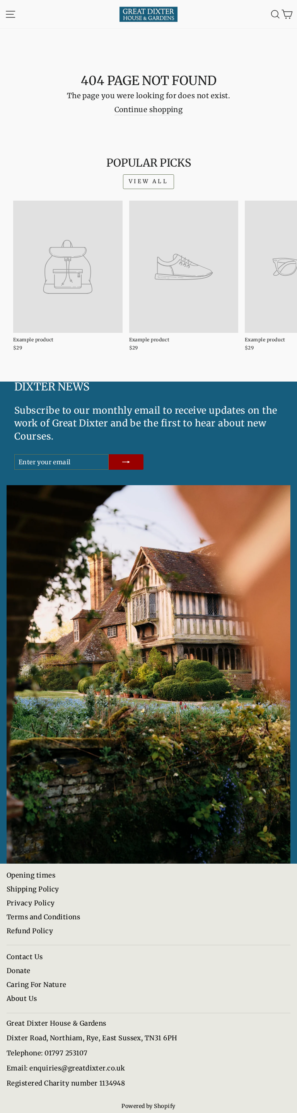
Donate (19, 970)
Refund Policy (30, 931)
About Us (22, 998)
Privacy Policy (31, 903)
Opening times (31, 875)
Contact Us (25, 957)
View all (148, 181)
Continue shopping (148, 109)
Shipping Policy (33, 889)
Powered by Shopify (148, 1106)
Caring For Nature (37, 984)
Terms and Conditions (43, 917)
